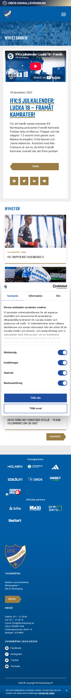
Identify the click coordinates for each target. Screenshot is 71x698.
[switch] (62, 362)
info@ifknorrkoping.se (23, 623)
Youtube (15, 666)
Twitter (15, 660)
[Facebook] (7, 648)
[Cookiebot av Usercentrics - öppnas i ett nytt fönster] (52, 287)
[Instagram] (7, 654)
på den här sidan (46, 693)
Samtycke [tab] (12, 295)
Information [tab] (35, 295)
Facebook (16, 648)
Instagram (16, 654)
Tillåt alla (35, 397)
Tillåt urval (36, 408)
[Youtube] (7, 666)
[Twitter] (7, 660)
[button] (14, 181)
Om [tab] (58, 295)
